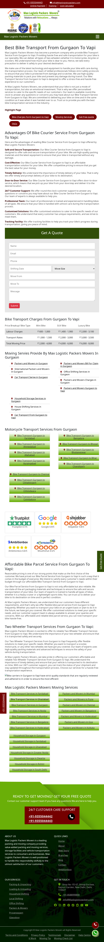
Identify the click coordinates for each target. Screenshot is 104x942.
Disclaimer (69, 935)
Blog (60, 860)
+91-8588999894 (70, 894)
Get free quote (86, 116)
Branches (63, 855)
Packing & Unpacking (20, 884)
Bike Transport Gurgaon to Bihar (80, 457)
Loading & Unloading (20, 889)
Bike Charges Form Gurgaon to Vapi (30, 116)
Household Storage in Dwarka (29, 758)
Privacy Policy (38, 935)
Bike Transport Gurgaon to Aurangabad (31, 462)
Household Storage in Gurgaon (30, 735)
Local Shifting (16, 898)
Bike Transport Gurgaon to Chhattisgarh (31, 481)
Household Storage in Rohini (29, 763)
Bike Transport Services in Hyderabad (29, 727)
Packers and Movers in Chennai (79, 704)
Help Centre (84, 935)
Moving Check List (63, 938)
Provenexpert (16, 912)
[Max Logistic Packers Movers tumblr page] (82, 905)
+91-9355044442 (41, 816)
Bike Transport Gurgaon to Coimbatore (31, 498)
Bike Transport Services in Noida (29, 710)
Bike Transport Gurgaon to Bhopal (80, 443)
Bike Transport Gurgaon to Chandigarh (80, 465)
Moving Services (64, 116)
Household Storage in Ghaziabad (30, 746)
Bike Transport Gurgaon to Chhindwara (31, 489)
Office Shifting (16, 903)
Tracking (52, 5)
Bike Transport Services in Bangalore (29, 722)
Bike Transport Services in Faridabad (29, 693)
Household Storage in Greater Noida (29, 752)
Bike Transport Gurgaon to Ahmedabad (31, 445)
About (61, 845)
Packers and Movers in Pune (78, 699)
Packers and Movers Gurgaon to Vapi (78, 389)
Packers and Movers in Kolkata (79, 727)
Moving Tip (45, 938)
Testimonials (54, 935)
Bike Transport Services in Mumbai (29, 716)
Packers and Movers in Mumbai (79, 693)
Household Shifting (19, 893)
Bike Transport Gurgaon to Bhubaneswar (80, 451)
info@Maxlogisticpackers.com (66, 2)
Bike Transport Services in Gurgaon (30, 704)
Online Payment (37, 5)
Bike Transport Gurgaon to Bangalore (80, 437)
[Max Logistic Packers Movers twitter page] (74, 905)
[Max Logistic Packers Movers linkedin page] (65, 905)
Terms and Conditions (16, 935)
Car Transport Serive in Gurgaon (31, 377)
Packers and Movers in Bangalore (79, 710)
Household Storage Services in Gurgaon (28, 400)
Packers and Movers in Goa (79, 722)
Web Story (63, 850)
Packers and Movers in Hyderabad (78, 716)
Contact (62, 864)
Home (61, 841)
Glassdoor (14, 917)
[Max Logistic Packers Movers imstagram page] (60, 905)
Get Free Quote (100, 561)
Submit (14, 305)
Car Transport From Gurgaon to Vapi (29, 416)
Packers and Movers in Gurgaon (31, 363)
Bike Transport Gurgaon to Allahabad (31, 453)
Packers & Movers (18, 908)
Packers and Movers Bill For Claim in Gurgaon (79, 365)
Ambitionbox (65, 869)
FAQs (14, 123)
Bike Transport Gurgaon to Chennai (31, 474)
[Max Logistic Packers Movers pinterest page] (69, 905)
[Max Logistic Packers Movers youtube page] (87, 905)
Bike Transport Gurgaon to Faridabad (31, 437)
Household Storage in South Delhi (29, 769)
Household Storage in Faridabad (29, 741)
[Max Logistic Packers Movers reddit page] (78, 905)
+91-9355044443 (34, 2)
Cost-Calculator (67, 5)
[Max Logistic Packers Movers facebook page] (56, 905)
